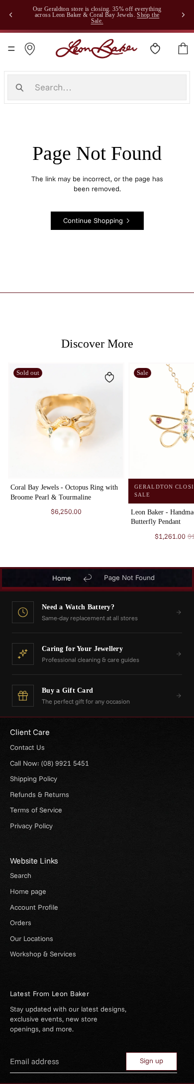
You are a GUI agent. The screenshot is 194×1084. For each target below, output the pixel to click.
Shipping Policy (33, 778)
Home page (28, 891)
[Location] (30, 49)
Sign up (151, 1060)
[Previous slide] (11, 15)
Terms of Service (36, 809)
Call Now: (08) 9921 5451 (49, 763)
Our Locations (31, 938)
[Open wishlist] (155, 49)
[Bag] (183, 49)
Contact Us (27, 747)
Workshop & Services (43, 953)
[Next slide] (183, 15)
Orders (20, 922)
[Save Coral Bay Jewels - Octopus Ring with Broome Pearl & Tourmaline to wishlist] (109, 377)
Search (20, 875)
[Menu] (11, 48)
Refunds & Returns (39, 794)
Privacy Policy (31, 825)
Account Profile (34, 907)
